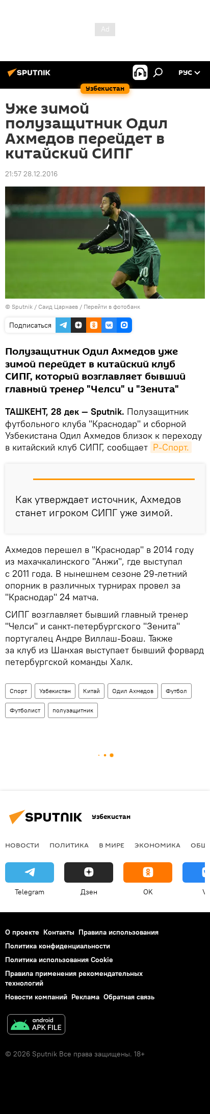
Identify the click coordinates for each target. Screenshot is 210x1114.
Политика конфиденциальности (57, 945)
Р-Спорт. (171, 447)
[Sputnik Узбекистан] (30, 76)
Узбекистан (55, 691)
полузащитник (72, 710)
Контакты (58, 932)
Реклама (85, 996)
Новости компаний (36, 996)
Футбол (176, 691)
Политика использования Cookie (59, 959)
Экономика (157, 845)
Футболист (25, 710)
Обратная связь (128, 996)
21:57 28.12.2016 (31, 173)
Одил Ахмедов (132, 691)
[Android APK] (36, 1025)
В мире (111, 845)
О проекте (22, 932)
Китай (91, 691)
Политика (69, 845)
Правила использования (118, 932)
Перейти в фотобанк (112, 306)
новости (22, 845)
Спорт (18, 691)
